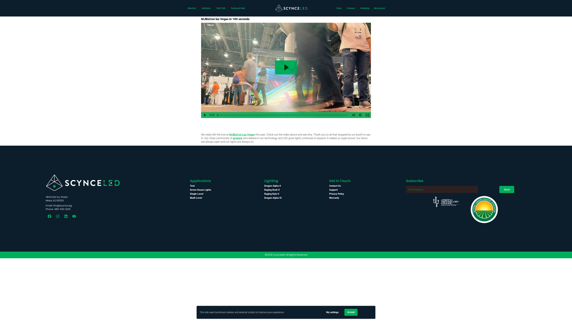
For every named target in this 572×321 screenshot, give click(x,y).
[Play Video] (204, 115)
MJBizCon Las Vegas (242, 134)
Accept (351, 312)
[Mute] (353, 115)
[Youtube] (74, 216)
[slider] (282, 115)
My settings (332, 312)
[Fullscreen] (367, 115)
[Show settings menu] (360, 115)
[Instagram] (57, 216)
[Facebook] (49, 216)
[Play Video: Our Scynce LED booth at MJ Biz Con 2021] (286, 67)
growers (237, 138)
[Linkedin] (66, 216)
